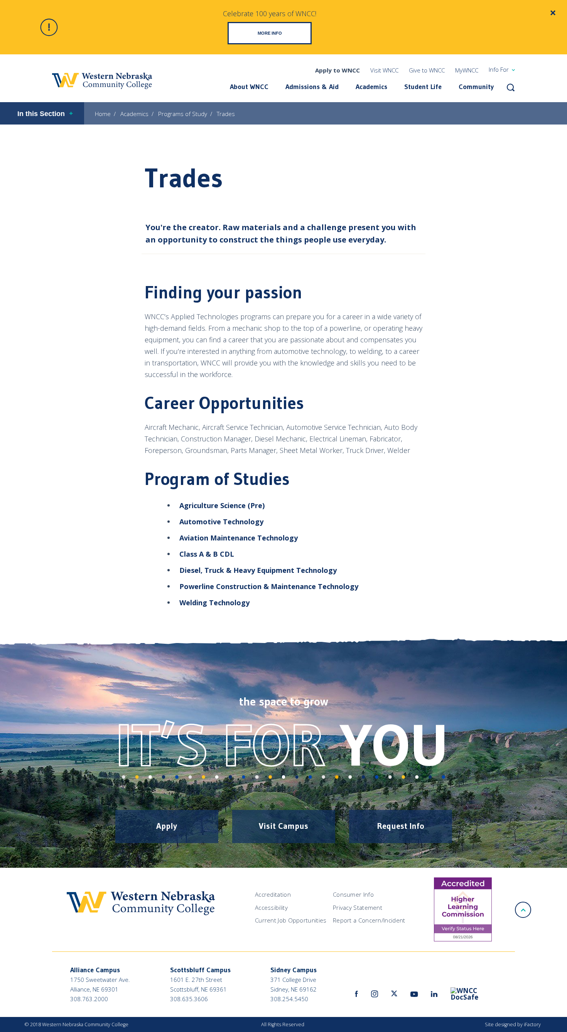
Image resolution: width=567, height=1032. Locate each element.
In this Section (41, 114)
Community (476, 86)
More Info (270, 33)
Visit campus (283, 826)
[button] (510, 87)
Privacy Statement (357, 907)
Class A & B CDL (206, 554)
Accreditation (273, 894)
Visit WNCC (384, 70)
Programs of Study (182, 114)
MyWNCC (466, 70)
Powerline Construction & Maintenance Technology (268, 586)
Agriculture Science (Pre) (222, 505)
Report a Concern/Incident (369, 920)
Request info (400, 826)
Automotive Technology (221, 521)
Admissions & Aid (312, 86)
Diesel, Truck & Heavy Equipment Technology (258, 570)
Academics (371, 86)
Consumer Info (353, 894)
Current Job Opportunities (291, 920)
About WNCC (249, 86)
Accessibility (271, 907)
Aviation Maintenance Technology (238, 537)
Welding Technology (214, 602)
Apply (166, 826)
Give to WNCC (427, 70)
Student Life (423, 86)
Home (103, 114)
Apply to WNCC (337, 70)
